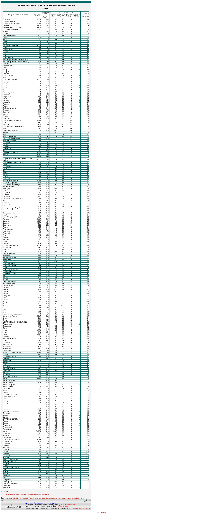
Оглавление (40, 498)
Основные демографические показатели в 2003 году (64, 498)
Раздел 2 (25, 498)
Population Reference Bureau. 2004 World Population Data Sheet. (28, 495)
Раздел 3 (32, 498)
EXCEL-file (17, 498)
